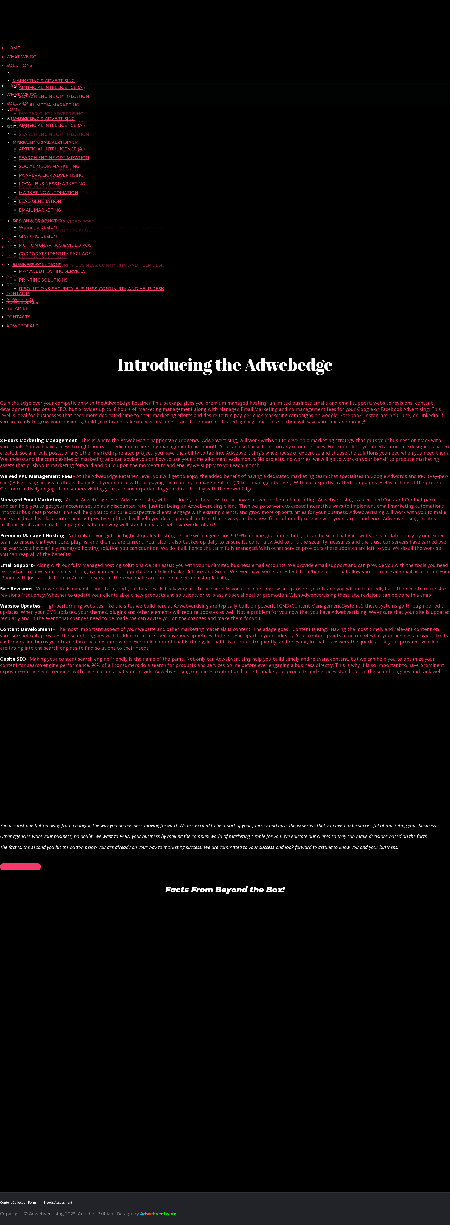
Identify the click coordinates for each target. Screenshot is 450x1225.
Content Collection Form (18, 1202)
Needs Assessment (58, 1202)
